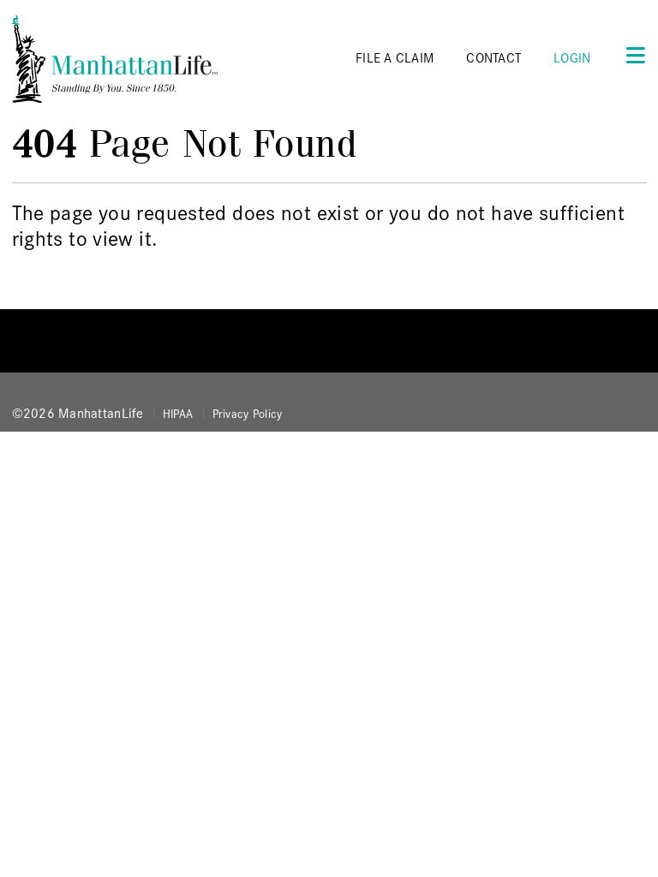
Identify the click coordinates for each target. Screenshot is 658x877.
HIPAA (178, 412)
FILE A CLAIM (395, 57)
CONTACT (493, 57)
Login (571, 57)
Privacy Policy (247, 412)
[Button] (630, 54)
